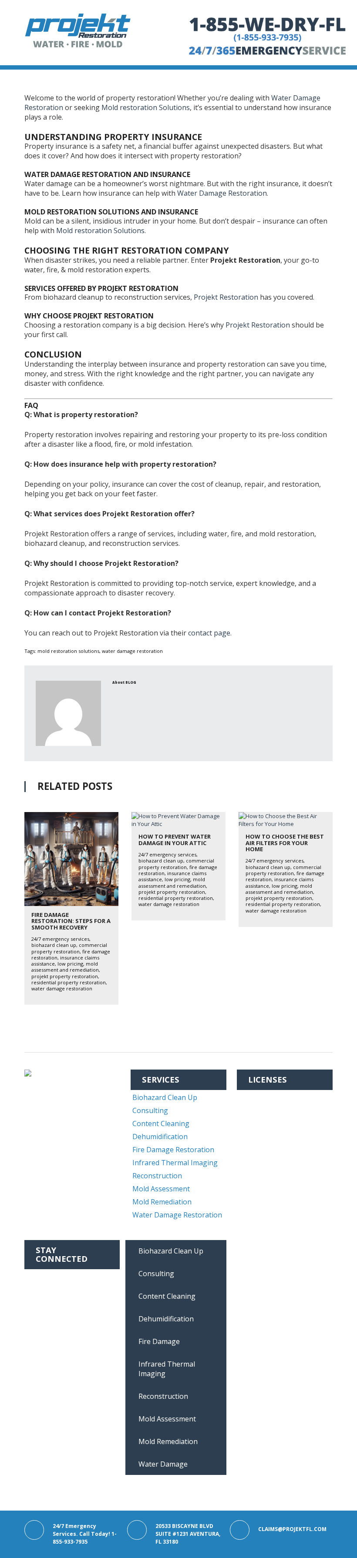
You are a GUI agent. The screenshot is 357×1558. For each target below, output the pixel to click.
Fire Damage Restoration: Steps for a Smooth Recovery (71, 921)
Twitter (49, 1302)
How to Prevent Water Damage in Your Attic (174, 839)
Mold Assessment (161, 1189)
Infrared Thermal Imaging (175, 1162)
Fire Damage (159, 1341)
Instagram (54, 1289)
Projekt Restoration (226, 297)
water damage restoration (132, 651)
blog (130, 682)
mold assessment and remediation (65, 966)
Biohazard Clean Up (164, 1097)
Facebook (52, 1276)
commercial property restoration (69, 948)
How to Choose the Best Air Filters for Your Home (285, 842)
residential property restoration (68, 982)
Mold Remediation (162, 1202)
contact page (209, 633)
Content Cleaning (160, 1123)
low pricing (70, 963)
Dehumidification (160, 1136)
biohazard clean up (53, 945)
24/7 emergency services (60, 939)
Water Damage (163, 1464)
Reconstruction (157, 1175)
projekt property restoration (64, 976)
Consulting (150, 1110)
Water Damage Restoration (222, 193)
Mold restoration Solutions (145, 107)
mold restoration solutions (68, 651)
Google (48, 1316)
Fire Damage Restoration (173, 1149)
